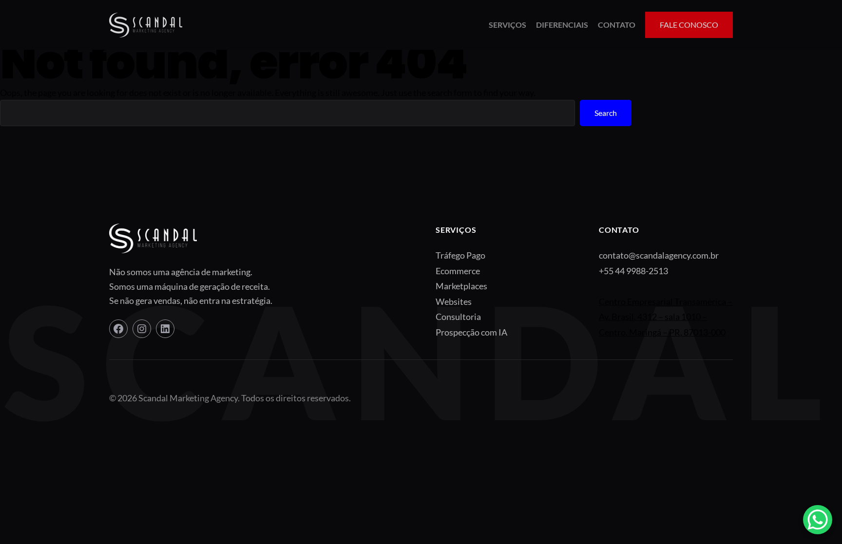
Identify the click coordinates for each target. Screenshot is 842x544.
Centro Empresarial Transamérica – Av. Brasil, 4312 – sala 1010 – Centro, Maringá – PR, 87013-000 (665, 317)
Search (605, 112)
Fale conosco (689, 24)
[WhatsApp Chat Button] (817, 519)
